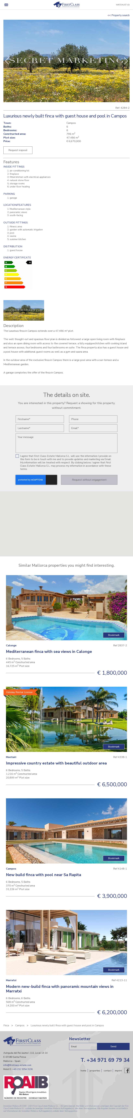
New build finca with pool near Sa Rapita (43, 874)
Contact (107, 1070)
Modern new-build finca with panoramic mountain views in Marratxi (60, 989)
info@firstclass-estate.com (17, 1065)
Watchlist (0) (123, 4)
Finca (6, 1025)
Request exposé (17, 150)
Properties (95, 1070)
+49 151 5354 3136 (22, 1069)
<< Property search (119, 15)
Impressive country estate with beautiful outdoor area (56, 763)
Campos (19, 1025)
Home (83, 1070)
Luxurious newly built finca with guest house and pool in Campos (67, 1025)
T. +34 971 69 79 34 (105, 1060)
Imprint (118, 1070)
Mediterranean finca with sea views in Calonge (49, 651)
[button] (126, 61)
